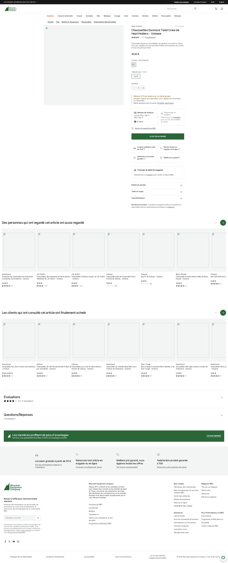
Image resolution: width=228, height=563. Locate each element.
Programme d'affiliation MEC (100, 523)
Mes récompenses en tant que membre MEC (186, 491)
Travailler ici (94, 514)
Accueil (50, 22)
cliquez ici (170, 207)
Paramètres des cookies (183, 506)
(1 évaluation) (150, 37)
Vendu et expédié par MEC (145, 128)
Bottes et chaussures (70, 22)
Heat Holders (136, 26)
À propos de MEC (95, 504)
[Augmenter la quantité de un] (143, 88)
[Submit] (195, 8)
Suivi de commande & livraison (186, 519)
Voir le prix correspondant (127, 467)
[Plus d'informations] (144, 149)
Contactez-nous (180, 529)
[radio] (133, 64)
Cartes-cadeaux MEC (209, 526)
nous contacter (26, 530)
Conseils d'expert (200, 2)
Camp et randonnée (65, 16)
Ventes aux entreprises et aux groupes (101, 519)
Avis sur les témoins (123, 557)
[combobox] (188, 8)
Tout (57, 22)
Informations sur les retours (185, 523)
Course (79, 16)
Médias (92, 511)
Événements (206, 516)
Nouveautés (166, 16)
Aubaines (50, 16)
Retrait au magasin (208, 497)
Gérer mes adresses (182, 496)
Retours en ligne (180, 503)
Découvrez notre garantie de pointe (172, 467)
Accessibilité (89, 557)
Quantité (134, 84)
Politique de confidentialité (21, 557)
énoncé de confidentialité (16, 532)
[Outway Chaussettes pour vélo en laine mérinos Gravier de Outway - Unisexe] (88, 350)
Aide (212, 2)
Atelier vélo (205, 490)
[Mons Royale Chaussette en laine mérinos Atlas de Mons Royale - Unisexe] (193, 260)
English (221, 2)
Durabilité (205, 523)
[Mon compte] (221, 8)
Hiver (126, 16)
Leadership (93, 508)
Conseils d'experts (181, 526)
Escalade (89, 16)
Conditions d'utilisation (55, 557)
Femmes (145, 16)
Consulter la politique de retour (89, 467)
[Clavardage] (223, 557)
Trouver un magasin (209, 487)
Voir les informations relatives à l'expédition (48, 466)
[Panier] (216, 8)
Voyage (117, 16)
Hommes (135, 16)
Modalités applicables (165, 103)
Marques (177, 16)
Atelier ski (205, 494)
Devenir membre (214, 436)
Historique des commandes (185, 487)
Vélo (98, 16)
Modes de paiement (182, 499)
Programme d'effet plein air (212, 519)
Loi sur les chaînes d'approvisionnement (157, 557)
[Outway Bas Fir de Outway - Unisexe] (158, 259)
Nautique (107, 16)
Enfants (155, 16)
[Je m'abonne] (37, 517)
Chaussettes (86, 22)
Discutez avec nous (181, 532)
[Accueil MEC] (11, 8)
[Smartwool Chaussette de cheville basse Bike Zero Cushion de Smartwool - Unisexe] (123, 350)
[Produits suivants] (223, 223)
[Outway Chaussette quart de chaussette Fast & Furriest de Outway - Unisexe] (123, 260)
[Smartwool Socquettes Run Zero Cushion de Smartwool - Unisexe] (19, 350)
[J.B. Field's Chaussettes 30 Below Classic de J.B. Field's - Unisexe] (88, 260)
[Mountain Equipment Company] (23, 487)
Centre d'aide (179, 516)
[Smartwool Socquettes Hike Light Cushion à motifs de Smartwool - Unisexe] (193, 350)
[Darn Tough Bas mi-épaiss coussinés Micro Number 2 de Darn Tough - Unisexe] (158, 350)
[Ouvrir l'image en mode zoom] (84, 65)
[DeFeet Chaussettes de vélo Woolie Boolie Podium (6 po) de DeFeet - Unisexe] (54, 350)
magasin (176, 117)
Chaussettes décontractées (105, 22)
